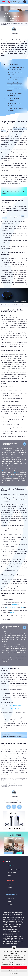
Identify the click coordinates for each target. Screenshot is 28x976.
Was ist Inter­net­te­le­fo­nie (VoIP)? (14, 109)
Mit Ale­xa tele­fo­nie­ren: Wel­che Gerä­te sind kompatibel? (15, 72)
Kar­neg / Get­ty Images (21, 305)
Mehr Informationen (14, 973)
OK (14, 967)
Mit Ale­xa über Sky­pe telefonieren (13, 103)
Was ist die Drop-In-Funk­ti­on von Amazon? (15, 98)
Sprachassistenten (16, 5)
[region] (14, 962)
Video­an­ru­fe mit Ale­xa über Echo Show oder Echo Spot (15, 88)
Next (25, 850)
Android (5, 222)
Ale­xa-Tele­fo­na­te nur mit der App (14, 93)
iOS (23, 220)
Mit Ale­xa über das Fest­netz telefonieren (15, 114)
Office (10, 5)
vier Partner (10, 955)
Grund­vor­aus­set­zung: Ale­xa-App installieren (15, 78)
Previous (3, 850)
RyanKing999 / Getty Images (20, 8)
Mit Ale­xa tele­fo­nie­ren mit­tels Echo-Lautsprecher (15, 83)
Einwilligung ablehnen (14, 970)
